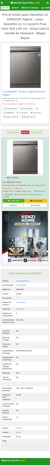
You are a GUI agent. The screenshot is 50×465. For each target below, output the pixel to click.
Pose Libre (37, 113)
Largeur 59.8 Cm (12, 117)
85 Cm (18, 432)
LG (37, 108)
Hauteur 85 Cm (29, 117)
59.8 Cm (19, 428)
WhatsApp (36, 205)
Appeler (13, 205)
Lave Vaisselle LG (22, 281)
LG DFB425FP (9, 113)
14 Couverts (20, 302)
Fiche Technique (31, 8)
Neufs (16, 8)
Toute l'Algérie (13, 132)
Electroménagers (10, 108)
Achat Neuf (15, 201)
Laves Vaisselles (26, 108)
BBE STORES (13, 177)
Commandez (37, 201)
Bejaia (26, 132)
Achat (6, 8)
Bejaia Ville (37, 132)
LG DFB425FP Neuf (12, 182)
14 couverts (23, 113)
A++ (17, 417)
